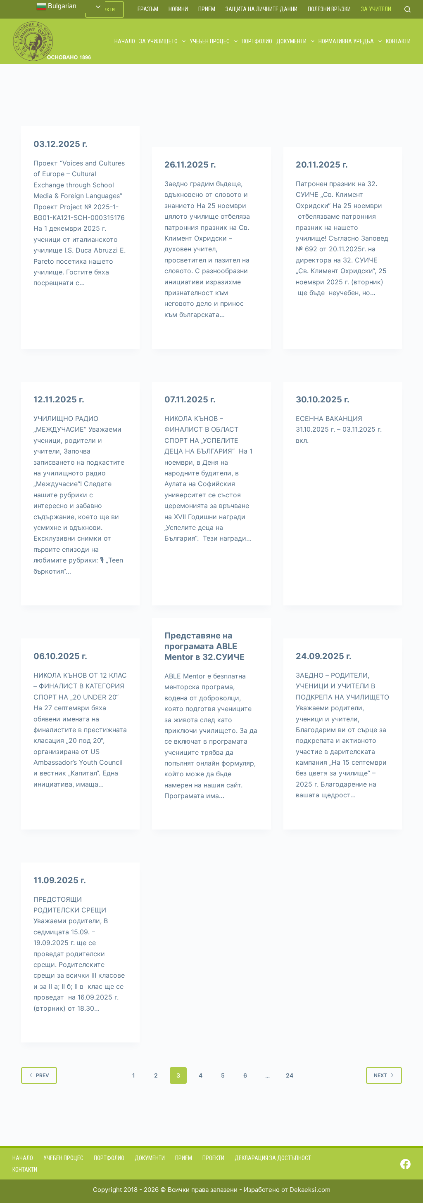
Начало (124, 41)
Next (380, 1075)
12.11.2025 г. (58, 399)
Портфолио (257, 41)
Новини (178, 9)
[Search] (407, 9)
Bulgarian (61, 5)
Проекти (213, 1158)
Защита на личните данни (261, 9)
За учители (376, 9)
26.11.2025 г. (190, 165)
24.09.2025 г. (324, 656)
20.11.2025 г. (322, 165)
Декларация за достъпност (273, 1158)
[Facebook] (405, 1164)
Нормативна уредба (346, 41)
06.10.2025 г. (60, 656)
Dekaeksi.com (310, 1190)
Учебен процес (210, 41)
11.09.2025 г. (59, 880)
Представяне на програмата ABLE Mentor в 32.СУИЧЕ (204, 646)
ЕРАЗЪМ (148, 9)
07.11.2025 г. (190, 399)
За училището (158, 41)
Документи (291, 41)
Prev (42, 1075)
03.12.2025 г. (60, 144)
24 (289, 1075)
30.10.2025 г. (322, 399)
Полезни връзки (329, 9)
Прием (206, 9)
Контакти (398, 41)
